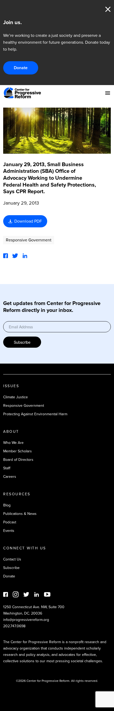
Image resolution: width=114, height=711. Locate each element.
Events (8, 530)
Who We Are (13, 442)
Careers (9, 476)
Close (108, 9)
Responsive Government (28, 240)
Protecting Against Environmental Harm (35, 414)
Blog (7, 505)
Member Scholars (17, 451)
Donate (21, 68)
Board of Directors (18, 459)
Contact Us (12, 559)
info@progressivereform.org (26, 619)
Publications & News (20, 513)
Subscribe (22, 342)
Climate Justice (15, 397)
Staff (6, 468)
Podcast (9, 522)
